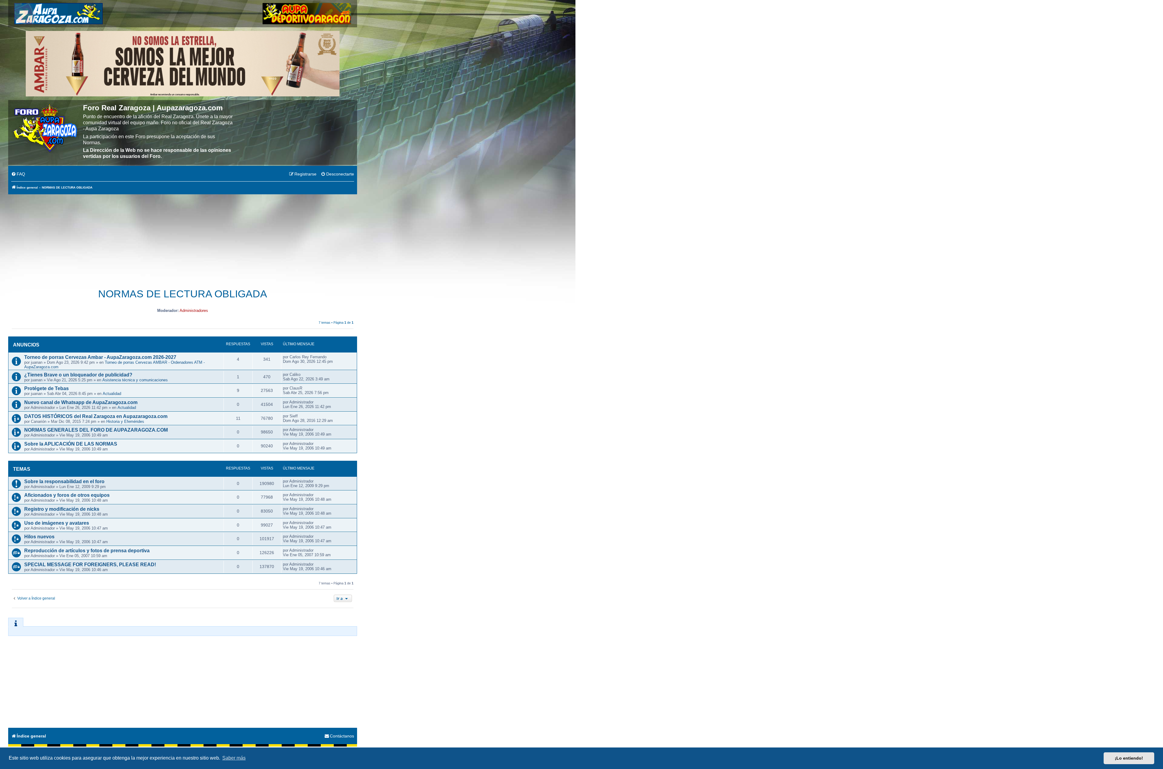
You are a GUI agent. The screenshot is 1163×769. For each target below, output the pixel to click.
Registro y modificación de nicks (61, 509)
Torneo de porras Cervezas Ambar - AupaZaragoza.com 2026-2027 (100, 357)
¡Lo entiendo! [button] (1129, 758)
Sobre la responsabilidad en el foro (64, 481)
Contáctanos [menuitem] (342, 736)
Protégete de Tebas (46, 388)
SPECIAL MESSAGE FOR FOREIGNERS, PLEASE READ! (90, 564)
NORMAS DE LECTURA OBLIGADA (182, 293)
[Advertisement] (182, 238)
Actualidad (112, 393)
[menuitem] (18, 174)
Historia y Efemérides (125, 421)
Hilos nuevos (39, 536)
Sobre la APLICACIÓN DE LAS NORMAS (70, 443)
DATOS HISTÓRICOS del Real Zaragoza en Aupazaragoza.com (95, 416)
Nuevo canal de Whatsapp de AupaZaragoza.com (81, 402)
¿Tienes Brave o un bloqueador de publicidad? (78, 374)
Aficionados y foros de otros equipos (67, 495)
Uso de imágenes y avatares (56, 523)
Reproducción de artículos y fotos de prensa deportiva (87, 550)
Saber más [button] (234, 758)
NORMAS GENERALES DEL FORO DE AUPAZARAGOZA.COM (96, 430)
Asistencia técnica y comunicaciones (135, 380)
